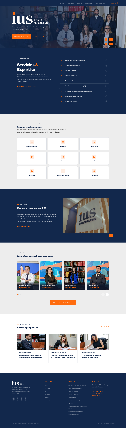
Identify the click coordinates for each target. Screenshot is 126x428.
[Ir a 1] (17, 294)
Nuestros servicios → (21, 36)
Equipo (79, 3)
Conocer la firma (40, 36)
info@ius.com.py (96, 395)
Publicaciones (100, 3)
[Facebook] (21, 399)
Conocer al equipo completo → (63, 302)
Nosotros (70, 3)
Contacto (113, 3)
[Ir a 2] (18, 294)
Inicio (62, 3)
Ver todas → (105, 326)
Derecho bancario (73, 391)
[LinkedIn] (13, 399)
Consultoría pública (73, 414)
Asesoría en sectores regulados (77, 385)
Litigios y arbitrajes (73, 394)
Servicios (88, 3)
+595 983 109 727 (97, 393)
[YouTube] (25, 399)
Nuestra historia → (24, 226)
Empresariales (72, 397)
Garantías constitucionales (75, 411)
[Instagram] (17, 399)
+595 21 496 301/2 (97, 391)
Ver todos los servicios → (26, 86)
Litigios (47, 397)
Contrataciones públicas (75, 388)
